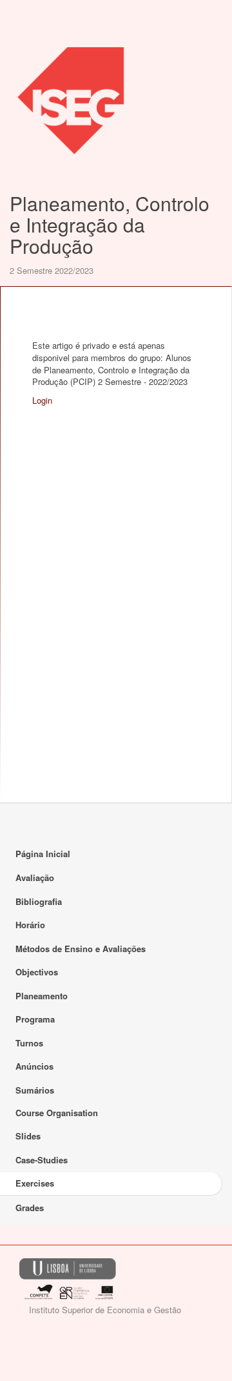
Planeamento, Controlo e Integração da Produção (109, 224)
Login (42, 400)
